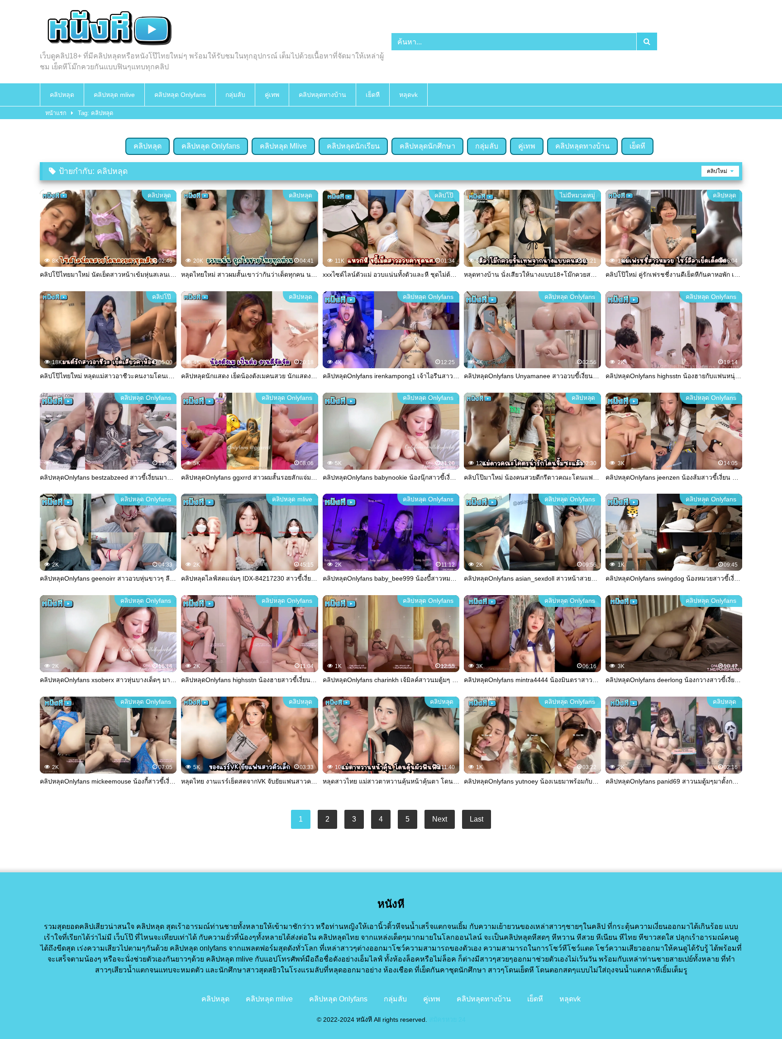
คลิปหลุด (62, 94)
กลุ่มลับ (235, 94)
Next (439, 819)
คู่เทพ (272, 94)
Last (476, 819)
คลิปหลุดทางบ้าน (322, 94)
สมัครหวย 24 (447, 1019)
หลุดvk (408, 94)
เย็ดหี (373, 94)
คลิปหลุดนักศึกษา (427, 146)
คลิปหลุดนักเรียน (353, 146)
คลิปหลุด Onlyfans (180, 94)
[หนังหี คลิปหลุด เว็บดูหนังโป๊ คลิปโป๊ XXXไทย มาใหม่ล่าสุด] (108, 29)
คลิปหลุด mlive (114, 94)
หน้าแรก (56, 113)
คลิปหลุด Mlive (283, 146)
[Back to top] (754, 1012)
